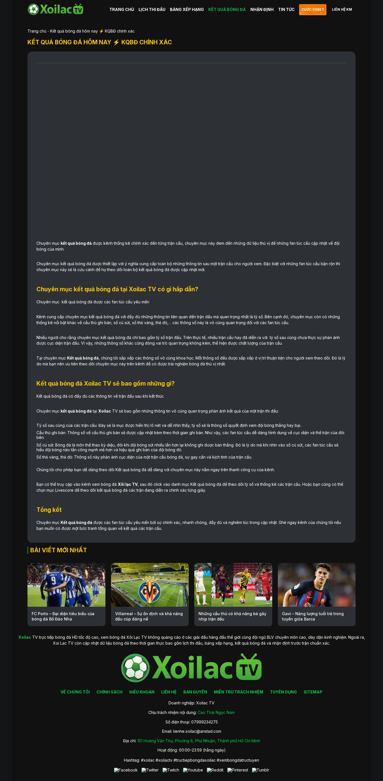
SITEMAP (313, 692)
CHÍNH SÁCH (109, 692)
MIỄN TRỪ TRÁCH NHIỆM (238, 692)
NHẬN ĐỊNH (262, 9)
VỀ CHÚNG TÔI (75, 692)
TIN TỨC (286, 9)
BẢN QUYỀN (195, 692)
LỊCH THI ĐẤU (152, 9)
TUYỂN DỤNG (283, 692)
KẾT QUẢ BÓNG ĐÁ (227, 9)
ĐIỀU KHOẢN (141, 692)
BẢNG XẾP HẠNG (187, 9)
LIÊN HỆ (169, 692)
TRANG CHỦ (121, 9)
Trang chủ (36, 31)
